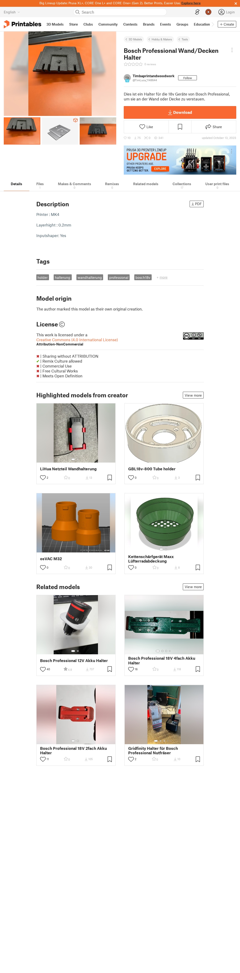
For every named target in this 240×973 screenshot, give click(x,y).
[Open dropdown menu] (232, 50)
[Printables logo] (22, 24)
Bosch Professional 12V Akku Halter (74, 660)
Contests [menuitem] (130, 24)
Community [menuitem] (108, 24)
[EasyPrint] (197, 12)
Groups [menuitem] (182, 24)
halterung (62, 277)
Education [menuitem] (202, 24)
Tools (185, 39)
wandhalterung (90, 277)
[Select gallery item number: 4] (170, 651)
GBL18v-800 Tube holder (152, 469)
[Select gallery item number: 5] (171, 741)
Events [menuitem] (165, 24)
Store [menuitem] (73, 24)
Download (182, 112)
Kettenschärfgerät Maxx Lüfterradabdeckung (151, 558)
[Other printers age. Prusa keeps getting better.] (180, 160)
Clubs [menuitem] (88, 24)
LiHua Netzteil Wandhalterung (68, 469)
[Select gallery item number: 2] (78, 459)
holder (43, 277)
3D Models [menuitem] (55, 24)
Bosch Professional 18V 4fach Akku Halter (161, 660)
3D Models (135, 39)
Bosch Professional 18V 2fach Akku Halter (73, 750)
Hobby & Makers (162, 39)
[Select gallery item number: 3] (166, 651)
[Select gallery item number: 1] (73, 459)
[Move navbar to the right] (213, 24)
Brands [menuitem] (148, 24)
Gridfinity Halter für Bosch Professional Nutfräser (153, 750)
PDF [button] (198, 204)
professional (118, 277)
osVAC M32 (51, 558)
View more (193, 395)
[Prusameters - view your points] (208, 12)
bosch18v (142, 277)
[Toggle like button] (43, 477)
